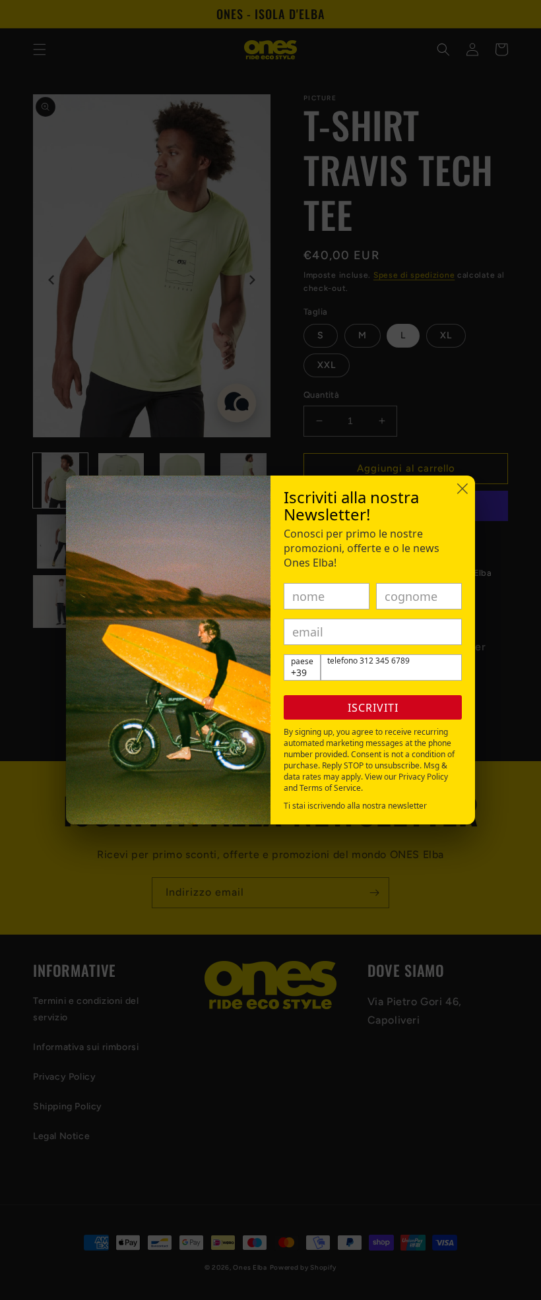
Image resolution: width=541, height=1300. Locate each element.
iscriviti (373, 707)
